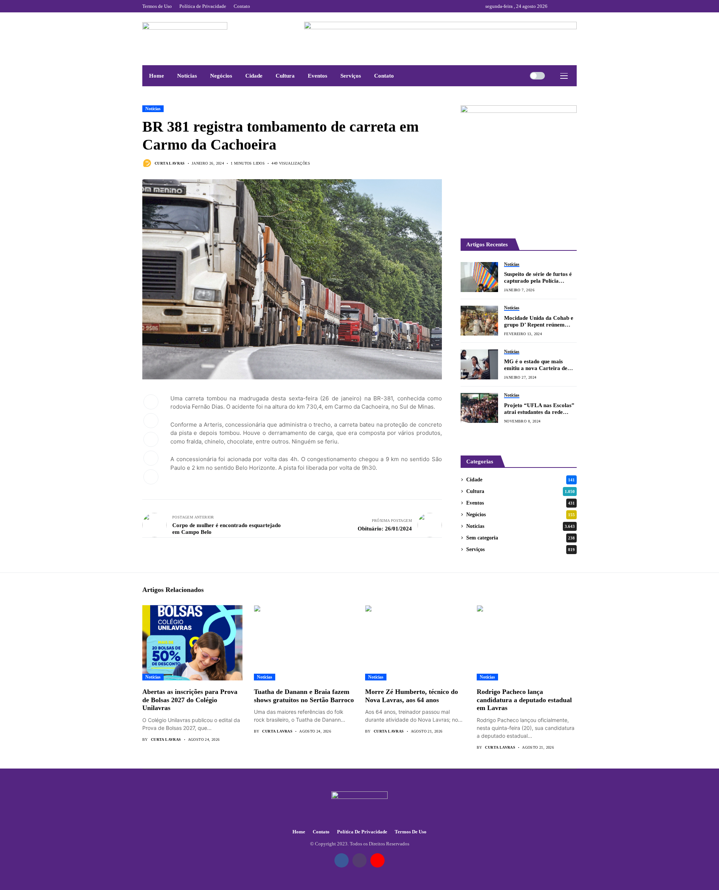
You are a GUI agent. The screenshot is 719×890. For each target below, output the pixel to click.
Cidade (520, 479)
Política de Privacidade (362, 832)
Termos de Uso (411, 832)
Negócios (520, 514)
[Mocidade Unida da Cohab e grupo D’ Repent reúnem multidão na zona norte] (479, 321)
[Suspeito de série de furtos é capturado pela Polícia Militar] (479, 277)
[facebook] (555, 6)
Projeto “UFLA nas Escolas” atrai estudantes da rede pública (539, 408)
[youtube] (575, 6)
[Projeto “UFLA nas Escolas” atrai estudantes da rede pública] (479, 408)
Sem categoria (520, 538)
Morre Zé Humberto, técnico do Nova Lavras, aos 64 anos (411, 696)
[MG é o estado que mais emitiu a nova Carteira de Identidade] (479, 364)
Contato (321, 832)
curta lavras (170, 163)
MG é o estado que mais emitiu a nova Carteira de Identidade (535, 365)
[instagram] (565, 6)
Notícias (153, 108)
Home (298, 832)
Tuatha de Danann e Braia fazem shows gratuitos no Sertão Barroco (304, 696)
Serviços (520, 549)
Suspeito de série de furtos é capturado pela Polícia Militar (538, 277)
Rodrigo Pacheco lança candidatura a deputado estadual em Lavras (524, 700)
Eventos (520, 503)
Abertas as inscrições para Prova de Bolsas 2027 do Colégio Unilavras (189, 700)
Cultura (520, 491)
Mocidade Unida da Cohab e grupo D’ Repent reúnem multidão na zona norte (538, 321)
